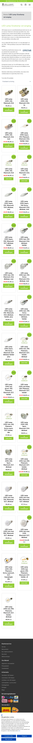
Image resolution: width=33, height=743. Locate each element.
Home (5, 15)
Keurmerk (4, 654)
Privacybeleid (5, 666)
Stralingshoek (5, 685)
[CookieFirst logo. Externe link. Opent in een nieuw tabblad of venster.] (2, 715)
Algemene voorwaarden (8, 663)
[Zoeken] (21, 4)
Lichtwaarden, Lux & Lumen (9, 682)
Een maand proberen (7, 651)
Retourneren (5, 649)
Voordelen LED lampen (8, 675)
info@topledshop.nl (12, 1)
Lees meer (9, 179)
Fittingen (4, 687)
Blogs (3, 690)
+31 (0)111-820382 (23, 1)
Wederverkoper (6, 656)
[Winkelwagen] (25, 4)
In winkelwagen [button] (8, 109)
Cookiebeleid (5, 668)
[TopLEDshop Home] (8, 4)
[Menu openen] (29, 4)
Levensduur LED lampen (8, 677)
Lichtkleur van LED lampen (9, 680)
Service (4, 646)
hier (19, 730)
